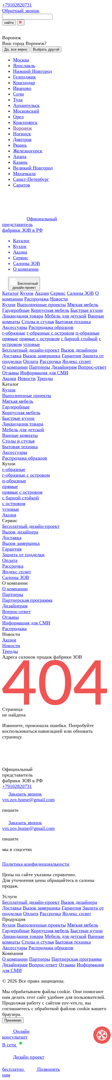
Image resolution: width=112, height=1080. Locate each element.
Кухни (26, 293)
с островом (13, 503)
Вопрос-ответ (92, 367)
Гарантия (71, 355)
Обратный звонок (20, 10)
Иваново (22, 88)
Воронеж (22, 128)
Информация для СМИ (44, 372)
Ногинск (22, 133)
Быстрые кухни (86, 310)
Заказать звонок (25, 794)
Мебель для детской (65, 316)
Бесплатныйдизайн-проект (25, 286)
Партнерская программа (27, 600)
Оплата (30, 361)
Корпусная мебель (50, 310)
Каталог (10, 293)
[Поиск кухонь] (20, 22)
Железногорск (27, 150)
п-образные (87, 333)
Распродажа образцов (51, 327)
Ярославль (24, 65)
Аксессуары (14, 327)
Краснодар (24, 82)
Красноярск (25, 122)
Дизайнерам (64, 367)
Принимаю (12, 1020)
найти (9, 23)
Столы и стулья (37, 321)
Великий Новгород (33, 168)
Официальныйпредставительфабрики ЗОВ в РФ (29, 224)
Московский (26, 111)
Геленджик (24, 77)
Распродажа (36, 299)
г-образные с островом (50, 333)
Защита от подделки (23, 554)
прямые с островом (39, 338)
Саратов (21, 185)
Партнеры (39, 367)
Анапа (19, 156)
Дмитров (22, 139)
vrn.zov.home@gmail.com (28, 799)
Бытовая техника (73, 321)
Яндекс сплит (76, 361)
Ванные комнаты (20, 435)
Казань (20, 162)
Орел (18, 116)
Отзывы (10, 372)
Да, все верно (15, 49)
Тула (18, 99)
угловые (31, 344)
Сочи (18, 94)
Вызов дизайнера (79, 350)
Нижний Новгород (32, 71)
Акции (42, 293)
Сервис (58, 293)
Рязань (20, 145)
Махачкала (24, 173)
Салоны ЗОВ (80, 293)
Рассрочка (50, 361)
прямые (10, 338)
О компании (15, 367)
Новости (59, 299)
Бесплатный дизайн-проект (31, 350)
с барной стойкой (79, 338)
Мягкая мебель (82, 304)
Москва (21, 60)
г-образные (13, 333)
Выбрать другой (46, 49)
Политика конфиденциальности (35, 864)
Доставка (11, 355)
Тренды (45, 378)
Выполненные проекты (41, 304)
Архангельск (26, 105)
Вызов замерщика (41, 355)
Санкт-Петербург (31, 179)
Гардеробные (16, 310)
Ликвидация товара (22, 316)
